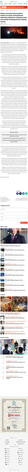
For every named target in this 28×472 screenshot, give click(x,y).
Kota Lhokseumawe (9, 371)
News (1, 244)
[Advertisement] (14, 183)
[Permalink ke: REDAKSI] (1, 24)
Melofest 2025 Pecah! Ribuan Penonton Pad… (16, 372)
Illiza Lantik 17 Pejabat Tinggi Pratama (14, 357)
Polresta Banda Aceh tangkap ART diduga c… (15, 270)
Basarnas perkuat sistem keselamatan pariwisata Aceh (14, 138)
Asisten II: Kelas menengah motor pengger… (15, 285)
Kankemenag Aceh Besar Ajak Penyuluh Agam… (15, 368)
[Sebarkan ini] (17, 193)
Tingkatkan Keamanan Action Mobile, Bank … (15, 318)
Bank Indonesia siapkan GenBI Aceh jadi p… (14, 275)
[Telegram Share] (23, 193)
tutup (15, 444)
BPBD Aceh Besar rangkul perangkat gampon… (15, 290)
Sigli (6, 322)
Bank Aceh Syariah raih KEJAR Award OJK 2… (15, 255)
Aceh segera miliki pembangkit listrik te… (14, 280)
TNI (8, 322)
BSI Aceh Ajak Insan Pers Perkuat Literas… (14, 328)
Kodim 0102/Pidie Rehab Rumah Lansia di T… (15, 323)
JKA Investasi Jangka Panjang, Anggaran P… (10, 313)
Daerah (13, 316)
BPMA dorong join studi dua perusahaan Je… (15, 265)
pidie (25, 321)
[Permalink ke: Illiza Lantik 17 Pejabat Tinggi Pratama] (14, 347)
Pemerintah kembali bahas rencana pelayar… (15, 260)
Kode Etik (20, 440)
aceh (1, 312)
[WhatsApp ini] (26, 193)
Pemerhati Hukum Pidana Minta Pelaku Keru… (10, 245)
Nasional (15, 321)
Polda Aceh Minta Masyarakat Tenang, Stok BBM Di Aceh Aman (21, 198)
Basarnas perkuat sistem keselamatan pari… (15, 250)
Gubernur (11, 312)
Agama (6, 331)
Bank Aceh (7, 316)
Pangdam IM (22, 321)
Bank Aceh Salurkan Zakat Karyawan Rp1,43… (15, 333)
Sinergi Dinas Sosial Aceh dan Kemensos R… (16, 362)
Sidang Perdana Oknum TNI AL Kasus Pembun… (14, 378)
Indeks (7, 440)
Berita (4, 312)
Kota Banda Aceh (16, 312)
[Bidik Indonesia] (14, 1)
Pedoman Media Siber (20, 441)
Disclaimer (7, 441)
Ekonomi (7, 312)
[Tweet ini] (20, 193)
